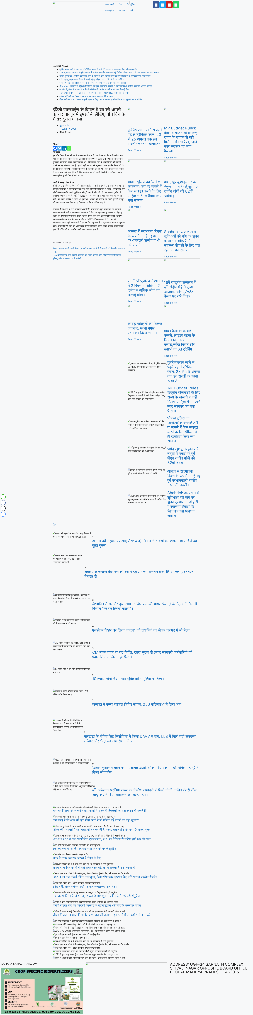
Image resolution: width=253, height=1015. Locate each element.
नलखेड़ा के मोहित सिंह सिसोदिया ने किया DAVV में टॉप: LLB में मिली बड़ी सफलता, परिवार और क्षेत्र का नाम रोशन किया (140, 738)
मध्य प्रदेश (109, 10)
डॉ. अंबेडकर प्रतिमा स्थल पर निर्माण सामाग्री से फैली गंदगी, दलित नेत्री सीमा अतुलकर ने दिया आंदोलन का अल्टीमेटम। (144, 792)
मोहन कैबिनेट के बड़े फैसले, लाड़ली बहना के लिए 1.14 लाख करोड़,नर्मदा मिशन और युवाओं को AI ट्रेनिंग (100, 99)
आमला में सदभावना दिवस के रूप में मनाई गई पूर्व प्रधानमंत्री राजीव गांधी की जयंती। (92, 82)
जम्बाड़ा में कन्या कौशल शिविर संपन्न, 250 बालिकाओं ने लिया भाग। (138, 704)
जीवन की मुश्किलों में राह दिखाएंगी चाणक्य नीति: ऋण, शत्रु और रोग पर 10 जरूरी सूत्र (101, 830)
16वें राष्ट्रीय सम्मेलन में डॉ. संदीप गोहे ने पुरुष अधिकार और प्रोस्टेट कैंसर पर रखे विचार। (95, 92)
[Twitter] (59, 148)
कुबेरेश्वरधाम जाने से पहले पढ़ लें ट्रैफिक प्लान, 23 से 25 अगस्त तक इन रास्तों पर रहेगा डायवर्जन (98, 69)
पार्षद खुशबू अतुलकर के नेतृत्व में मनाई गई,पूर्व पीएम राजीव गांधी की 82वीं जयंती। (91, 79)
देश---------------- (66, 525)
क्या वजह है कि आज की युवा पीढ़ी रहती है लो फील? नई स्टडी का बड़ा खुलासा (96, 820)
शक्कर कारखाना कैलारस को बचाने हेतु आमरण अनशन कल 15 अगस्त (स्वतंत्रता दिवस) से (139, 574)
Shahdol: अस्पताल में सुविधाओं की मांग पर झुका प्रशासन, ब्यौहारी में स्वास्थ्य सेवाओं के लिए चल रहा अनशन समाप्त (105, 86)
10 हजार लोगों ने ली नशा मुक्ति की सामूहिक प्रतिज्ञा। (128, 678)
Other (122, 10)
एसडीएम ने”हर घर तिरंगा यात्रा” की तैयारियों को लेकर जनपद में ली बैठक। (142, 630)
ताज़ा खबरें (109, 4)
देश (120, 4)
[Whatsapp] (69, 148)
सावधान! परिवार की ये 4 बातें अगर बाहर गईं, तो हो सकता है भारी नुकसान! (94, 867)
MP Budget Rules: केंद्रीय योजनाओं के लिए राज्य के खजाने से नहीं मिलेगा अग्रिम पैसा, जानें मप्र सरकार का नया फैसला (109, 72)
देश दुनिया (131, 4)
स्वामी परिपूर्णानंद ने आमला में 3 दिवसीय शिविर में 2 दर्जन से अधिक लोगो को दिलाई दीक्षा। (95, 89)
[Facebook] (55, 148)
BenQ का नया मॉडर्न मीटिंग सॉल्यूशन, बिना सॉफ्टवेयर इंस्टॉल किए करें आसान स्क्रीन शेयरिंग (105, 877)
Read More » (134, 150)
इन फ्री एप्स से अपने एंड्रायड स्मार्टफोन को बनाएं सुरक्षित (84, 848)
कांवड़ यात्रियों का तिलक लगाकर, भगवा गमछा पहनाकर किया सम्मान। (87, 96)
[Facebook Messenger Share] (3, 514)
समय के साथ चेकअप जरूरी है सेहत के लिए (77, 858)
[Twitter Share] (3, 508)
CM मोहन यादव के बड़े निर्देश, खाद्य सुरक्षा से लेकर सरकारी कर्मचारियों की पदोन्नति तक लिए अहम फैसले (142, 654)
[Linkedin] (64, 148)
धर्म (131, 10)
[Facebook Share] (3, 502)
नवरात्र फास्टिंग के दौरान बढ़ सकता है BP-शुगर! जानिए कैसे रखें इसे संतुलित (96, 896)
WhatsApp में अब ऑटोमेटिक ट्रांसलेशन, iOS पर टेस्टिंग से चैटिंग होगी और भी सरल (102, 839)
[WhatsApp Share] (3, 496)
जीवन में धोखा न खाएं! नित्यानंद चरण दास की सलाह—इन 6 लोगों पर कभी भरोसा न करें (101, 915)
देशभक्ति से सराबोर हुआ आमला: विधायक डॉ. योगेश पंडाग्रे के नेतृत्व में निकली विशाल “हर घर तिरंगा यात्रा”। (144, 606)
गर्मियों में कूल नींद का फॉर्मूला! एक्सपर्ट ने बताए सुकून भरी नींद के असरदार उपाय (97, 905)
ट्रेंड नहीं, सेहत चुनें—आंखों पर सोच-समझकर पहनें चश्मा (85, 886)
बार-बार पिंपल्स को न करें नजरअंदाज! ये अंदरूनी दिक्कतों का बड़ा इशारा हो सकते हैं (99, 811)
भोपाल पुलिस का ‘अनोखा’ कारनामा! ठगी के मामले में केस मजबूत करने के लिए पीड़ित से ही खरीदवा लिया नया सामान (104, 76)
